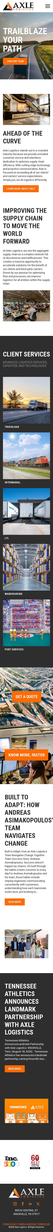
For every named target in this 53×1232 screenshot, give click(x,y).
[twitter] (38, 1204)
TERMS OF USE (44, 1224)
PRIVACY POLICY (10, 1224)
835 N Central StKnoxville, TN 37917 (26, 1212)
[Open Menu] (47, 6)
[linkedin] (30, 1204)
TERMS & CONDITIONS (27, 1224)
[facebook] (23, 1204)
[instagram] (15, 1204)
